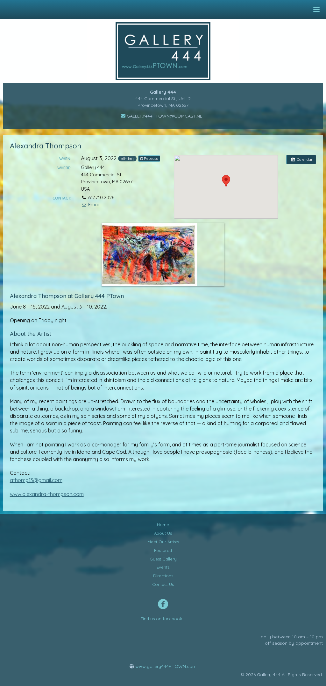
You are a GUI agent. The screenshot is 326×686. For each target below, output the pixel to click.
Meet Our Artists (163, 541)
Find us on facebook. (162, 618)
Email (93, 204)
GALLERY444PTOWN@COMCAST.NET (165, 116)
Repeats (151, 158)
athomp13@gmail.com (36, 480)
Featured (163, 550)
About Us (163, 533)
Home (163, 524)
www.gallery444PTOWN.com (165, 666)
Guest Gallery (163, 558)
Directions (163, 575)
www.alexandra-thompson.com (47, 494)
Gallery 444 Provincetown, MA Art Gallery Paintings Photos (167, 51)
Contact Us (163, 584)
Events (163, 567)
